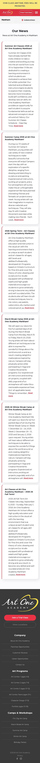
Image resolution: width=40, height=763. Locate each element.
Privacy (20, 756)
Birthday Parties (20, 742)
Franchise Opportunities (20, 647)
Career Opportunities (20, 659)
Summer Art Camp (20, 730)
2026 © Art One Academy (20, 753)
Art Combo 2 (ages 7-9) (20, 683)
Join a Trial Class (20, 618)
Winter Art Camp (20, 736)
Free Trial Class (26, 12)
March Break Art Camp (20, 724)
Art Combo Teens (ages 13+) (20, 695)
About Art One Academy (20, 641)
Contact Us (20, 665)
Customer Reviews (20, 653)
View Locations (20, 625)
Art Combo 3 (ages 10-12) (20, 689)
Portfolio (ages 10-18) (20, 706)
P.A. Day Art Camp (20, 718)
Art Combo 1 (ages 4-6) (20, 677)
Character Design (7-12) (20, 701)
